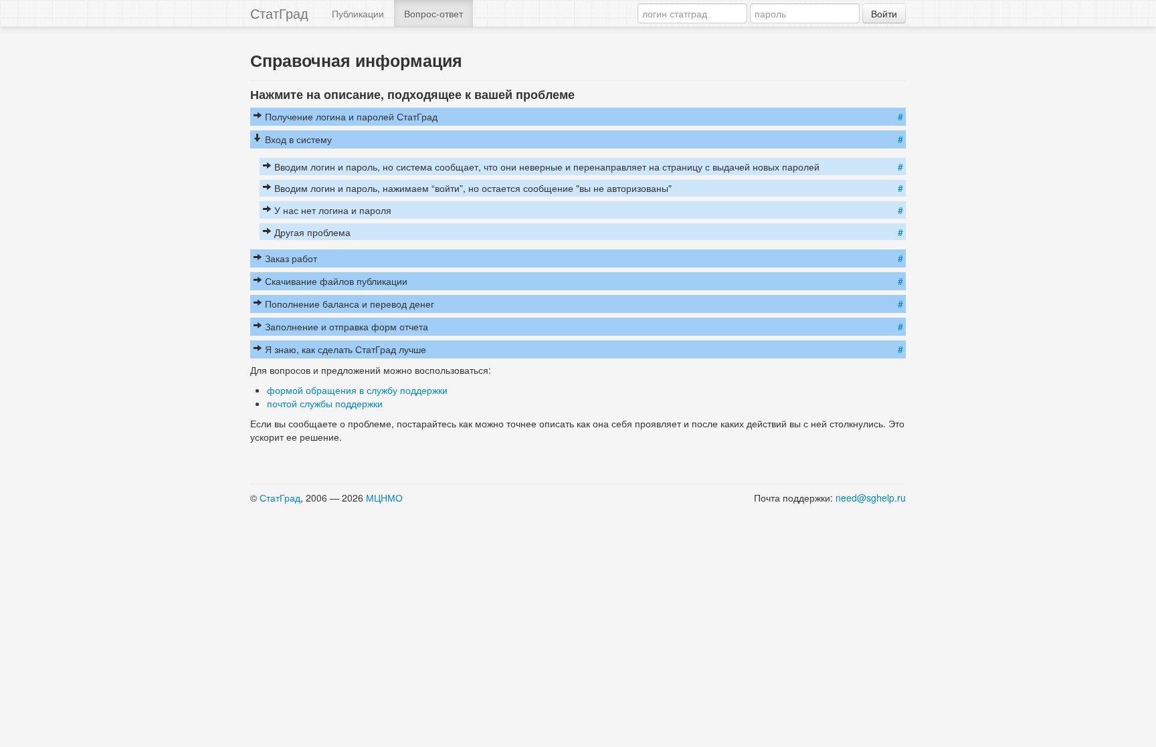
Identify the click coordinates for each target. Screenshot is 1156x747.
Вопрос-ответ (433, 13)
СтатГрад (279, 13)
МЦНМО (384, 497)
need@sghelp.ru (871, 497)
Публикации (358, 13)
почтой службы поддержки (325, 403)
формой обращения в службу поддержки (357, 390)
